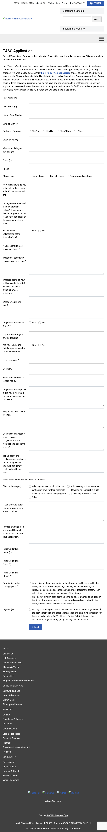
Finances (7, 742)
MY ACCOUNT (78, 3)
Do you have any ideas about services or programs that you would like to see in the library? (14, 440)
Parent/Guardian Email (11, 562)
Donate (6, 714)
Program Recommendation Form (18, 680)
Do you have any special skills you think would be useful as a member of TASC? (14, 394)
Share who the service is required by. (13, 379)
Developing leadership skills (85, 490)
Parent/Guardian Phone (11, 574)
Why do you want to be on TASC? (14, 413)
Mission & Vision (11, 667)
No (43, 230)
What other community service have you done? (14, 259)
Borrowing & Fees (11, 691)
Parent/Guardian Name (11, 551)
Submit (35, 627)
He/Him (50, 131)
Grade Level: (10, 139)
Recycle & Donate (11, 771)
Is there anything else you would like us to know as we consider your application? (13, 531)
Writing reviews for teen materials (48, 490)
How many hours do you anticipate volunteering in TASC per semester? (14, 189)
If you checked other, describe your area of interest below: (13, 508)
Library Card (8, 700)
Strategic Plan (9, 671)
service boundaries (59, 73)
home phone (38, 176)
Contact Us (8, 653)
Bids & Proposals (11, 734)
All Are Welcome (53, 801)
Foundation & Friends (13, 719)
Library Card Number (13, 115)
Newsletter (8, 676)
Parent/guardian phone (81, 176)
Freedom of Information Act (16, 747)
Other (80, 131)
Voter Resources (11, 780)
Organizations (9, 766)
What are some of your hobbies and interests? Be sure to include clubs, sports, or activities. (14, 287)
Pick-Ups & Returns (12, 704)
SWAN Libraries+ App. (57, 815)
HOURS (42, 3)
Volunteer (7, 723)
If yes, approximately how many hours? (13, 248)
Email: (7, 160)
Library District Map (12, 662)
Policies (7, 751)
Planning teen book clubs (85, 493)
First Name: (10, 98)
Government (8, 762)
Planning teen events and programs (49, 493)
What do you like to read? (12, 304)
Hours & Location (11, 695)
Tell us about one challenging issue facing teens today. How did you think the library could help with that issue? (14, 464)
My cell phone (57, 176)
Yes (34, 230)
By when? (7, 369)
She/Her (36, 131)
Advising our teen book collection (48, 486)
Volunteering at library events (85, 486)
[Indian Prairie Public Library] (23, 19)
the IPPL (44, 73)
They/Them (65, 131)
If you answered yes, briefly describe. (13, 336)
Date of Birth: (11, 124)
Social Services (10, 775)
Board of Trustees (11, 738)
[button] (82, 11)
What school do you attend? (12, 150)
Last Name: (10, 106)
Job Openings (9, 658)
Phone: (6, 169)
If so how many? (11, 360)
